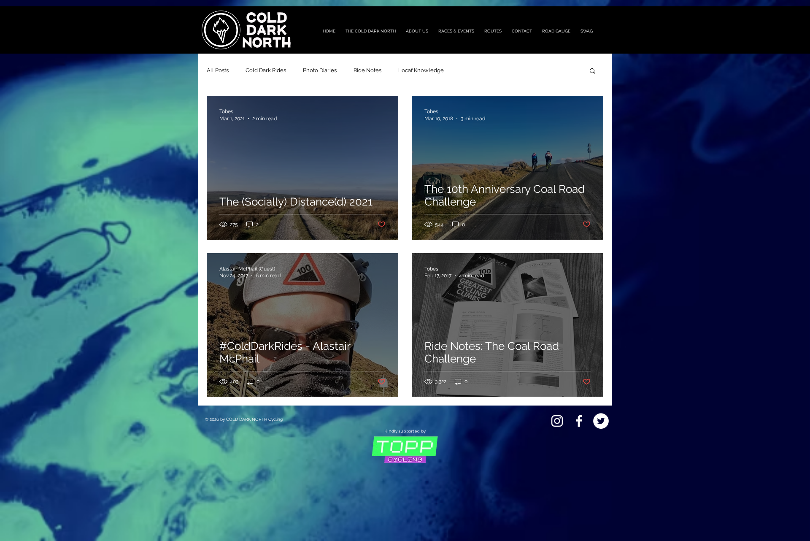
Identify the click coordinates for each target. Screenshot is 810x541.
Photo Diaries (320, 70)
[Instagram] (557, 421)
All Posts (218, 70)
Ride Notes (367, 70)
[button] (593, 71)
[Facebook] (579, 421)
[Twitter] (601, 421)
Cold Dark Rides (266, 70)
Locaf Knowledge (421, 70)
